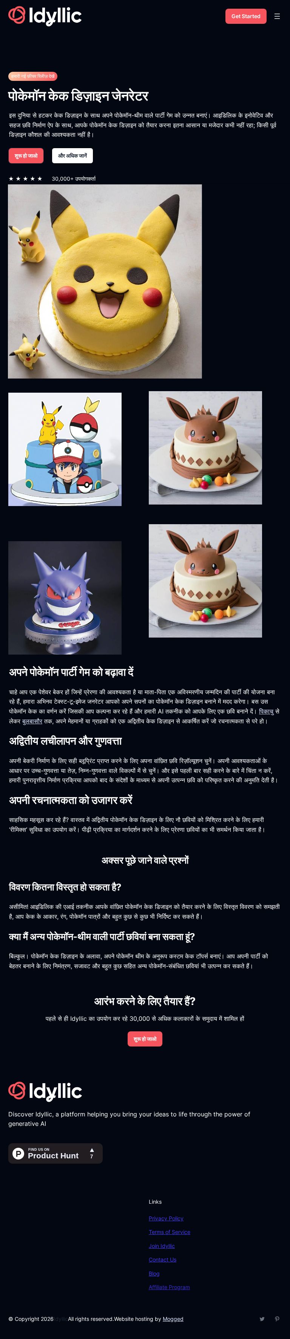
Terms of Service (169, 1232)
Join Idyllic (162, 1246)
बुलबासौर (32, 721)
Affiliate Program (169, 1287)
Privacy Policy (166, 1218)
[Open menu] (277, 16)
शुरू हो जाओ (26, 155)
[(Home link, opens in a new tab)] (45, 16)
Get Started (246, 16)
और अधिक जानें (72, 155)
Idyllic (61, 1319)
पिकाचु (266, 711)
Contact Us (162, 1259)
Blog (154, 1273)
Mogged (173, 1319)
